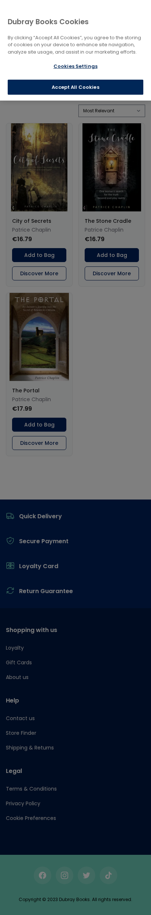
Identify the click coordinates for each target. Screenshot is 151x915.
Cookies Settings (75, 66)
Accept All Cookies (75, 87)
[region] (75, 50)
